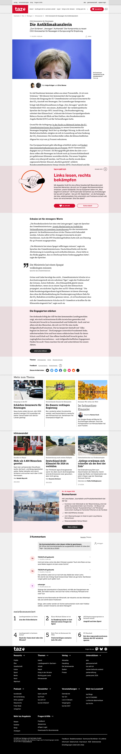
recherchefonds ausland (94, 669)
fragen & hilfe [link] (38, 2)
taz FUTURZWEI (91, 697)
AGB (89, 742)
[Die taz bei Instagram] (105, 650)
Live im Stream (67, 700)
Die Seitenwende (68, 666)
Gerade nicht (99, 169)
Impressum (83, 742)
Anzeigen (17, 731)
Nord (15, 679)
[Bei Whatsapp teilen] (64, 370)
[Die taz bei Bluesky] (101, 650)
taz (19, 649)
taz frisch (41, 697)
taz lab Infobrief (43, 703)
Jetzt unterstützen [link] (40, 351)
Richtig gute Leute (44, 675)
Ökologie (29, 16)
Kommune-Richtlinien (90, 739)
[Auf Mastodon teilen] (51, 370)
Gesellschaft (18, 666)
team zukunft (42, 694)
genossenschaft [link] (92, 2)
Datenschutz (74, 742)
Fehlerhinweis (53, 365)
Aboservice (42, 724)
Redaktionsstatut (76, 739)
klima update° (18, 700)
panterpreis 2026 (92, 675)
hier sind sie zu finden (51, 548)
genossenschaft (91, 663)
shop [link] (31, 2)
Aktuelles (65, 660)
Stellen (64, 669)
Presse (64, 672)
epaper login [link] (102, 2)
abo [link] (85, 2)
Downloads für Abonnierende (48, 730)
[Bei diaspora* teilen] (69, 370)
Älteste (89, 537)
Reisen (16, 722)
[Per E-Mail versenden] (47, 370)
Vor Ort (64, 697)
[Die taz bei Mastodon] (96, 650)
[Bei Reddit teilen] (73, 370)
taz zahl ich (90, 666)
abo (87, 660)
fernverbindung (19, 697)
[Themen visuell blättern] (87, 9)
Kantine (16, 725)
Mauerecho (18, 703)
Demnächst (66, 694)
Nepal (40, 669)
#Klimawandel (41, 360)
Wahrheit (17, 682)
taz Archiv (89, 703)
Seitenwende (96, 742)
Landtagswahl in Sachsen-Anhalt (47, 664)
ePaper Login (42, 727)
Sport (16, 672)
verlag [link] (15, 2)
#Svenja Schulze (58, 360)
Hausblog (65, 663)
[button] (106, 9)
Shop (15, 728)
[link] (31, 9)
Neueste (83, 537)
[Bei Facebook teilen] (60, 370)
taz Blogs (89, 694)
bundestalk (18, 694)
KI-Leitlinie (102, 739)
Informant (65, 742)
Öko (23, 16)
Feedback (41, 721)
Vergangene (66, 703)
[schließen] (105, 169)
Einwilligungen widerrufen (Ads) (73, 745)
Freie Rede (17, 706)
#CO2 (49, 360)
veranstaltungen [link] (24, 2)
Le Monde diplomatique (94, 700)
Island (40, 660)
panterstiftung (91, 672)
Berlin (16, 675)
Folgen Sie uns (89, 649)
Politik (16, 660)
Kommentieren (43, 365)
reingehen (17, 709)
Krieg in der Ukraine (45, 672)
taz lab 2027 (66, 706)
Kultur (16, 669)
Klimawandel (38, 16)
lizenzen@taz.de (27, 741)
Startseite (17, 16)
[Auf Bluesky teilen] (56, 370)
